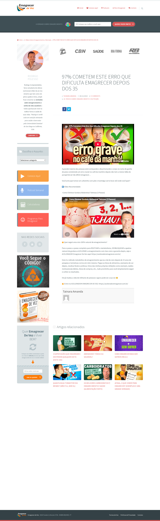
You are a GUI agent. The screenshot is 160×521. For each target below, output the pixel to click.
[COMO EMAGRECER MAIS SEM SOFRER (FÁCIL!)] (129, 350)
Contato (133, 8)
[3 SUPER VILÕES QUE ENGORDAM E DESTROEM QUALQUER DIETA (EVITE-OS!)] (67, 350)
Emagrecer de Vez (33, 515)
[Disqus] (98, 421)
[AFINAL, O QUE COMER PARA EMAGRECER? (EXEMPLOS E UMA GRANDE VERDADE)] (129, 379)
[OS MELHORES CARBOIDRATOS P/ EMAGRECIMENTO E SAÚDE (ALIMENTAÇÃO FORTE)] (98, 379)
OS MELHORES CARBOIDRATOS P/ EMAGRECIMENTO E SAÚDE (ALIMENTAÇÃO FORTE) (97, 386)
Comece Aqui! (34, 176)
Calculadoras (34, 204)
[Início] (22, 515)
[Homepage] (25, 8)
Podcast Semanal (36, 190)
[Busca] (140, 6)
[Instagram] (39, 244)
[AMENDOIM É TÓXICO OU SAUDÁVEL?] (98, 350)
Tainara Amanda (73, 291)
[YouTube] (32, 244)
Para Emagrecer (119, 8)
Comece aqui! (93, 8)
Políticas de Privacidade (128, 515)
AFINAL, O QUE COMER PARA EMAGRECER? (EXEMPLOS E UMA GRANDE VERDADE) (127, 386)
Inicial (81, 8)
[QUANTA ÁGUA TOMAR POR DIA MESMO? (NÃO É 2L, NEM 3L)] (67, 379)
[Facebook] (25, 244)
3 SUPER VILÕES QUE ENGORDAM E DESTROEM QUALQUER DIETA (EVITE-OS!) (66, 357)
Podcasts (105, 8)
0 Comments (95, 96)
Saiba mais (31, 135)
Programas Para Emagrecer (35, 219)
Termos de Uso (113, 515)
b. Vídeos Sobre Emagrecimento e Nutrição (81, 99)
